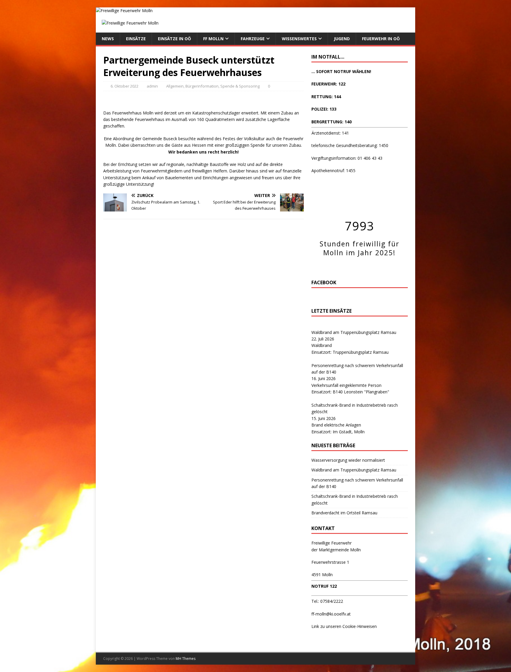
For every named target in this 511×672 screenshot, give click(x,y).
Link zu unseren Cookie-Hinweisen (344, 626)
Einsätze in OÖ (174, 38)
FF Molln (213, 38)
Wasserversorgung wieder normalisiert (348, 460)
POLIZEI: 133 (324, 109)
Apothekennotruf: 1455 (333, 170)
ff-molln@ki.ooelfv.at (331, 614)
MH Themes (185, 658)
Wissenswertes (299, 38)
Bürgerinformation (202, 86)
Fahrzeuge (253, 38)
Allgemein (175, 86)
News (108, 38)
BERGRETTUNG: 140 (331, 122)
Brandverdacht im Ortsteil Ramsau (344, 513)
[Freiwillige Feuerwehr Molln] (124, 10)
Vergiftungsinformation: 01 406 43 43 (346, 158)
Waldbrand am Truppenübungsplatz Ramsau (353, 332)
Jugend (342, 38)
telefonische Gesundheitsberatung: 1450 (349, 145)
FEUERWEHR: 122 (328, 84)
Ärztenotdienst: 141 (330, 133)
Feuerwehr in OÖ (381, 38)
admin (152, 86)
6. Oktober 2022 (124, 86)
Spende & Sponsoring (240, 86)
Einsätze (136, 38)
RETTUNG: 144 (326, 96)
